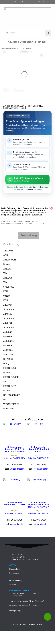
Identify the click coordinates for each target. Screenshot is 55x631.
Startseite (5, 222)
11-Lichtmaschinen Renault (23, 107)
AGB (11, 577)
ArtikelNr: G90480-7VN (39, 508)
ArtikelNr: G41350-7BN (39, 452)
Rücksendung (15, 580)
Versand (12, 584)
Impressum (14, 573)
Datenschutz (14, 569)
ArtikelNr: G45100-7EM (14, 452)
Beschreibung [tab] (29, 235)
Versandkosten (17, 469)
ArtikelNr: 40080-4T (14, 508)
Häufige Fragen (16, 610)
